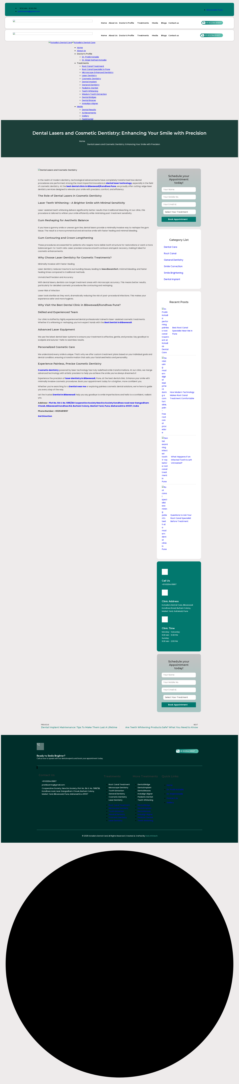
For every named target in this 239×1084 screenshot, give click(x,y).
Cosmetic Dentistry (118, 797)
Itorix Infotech (152, 836)
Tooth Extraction (116, 790)
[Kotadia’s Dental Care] (60, 42)
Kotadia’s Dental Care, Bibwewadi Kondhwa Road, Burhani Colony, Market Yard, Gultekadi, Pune (177, 608)
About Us (113, 23)
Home (104, 23)
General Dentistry (117, 793)
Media (155, 23)
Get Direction (45, 416)
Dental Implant (144, 787)
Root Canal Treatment (119, 784)
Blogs (164, 23)
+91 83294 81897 (169, 584)
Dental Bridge (144, 784)
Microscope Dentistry (118, 787)
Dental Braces (144, 790)
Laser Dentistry (115, 800)
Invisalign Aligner (145, 793)
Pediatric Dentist (145, 797)
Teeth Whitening (145, 800)
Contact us (173, 23)
